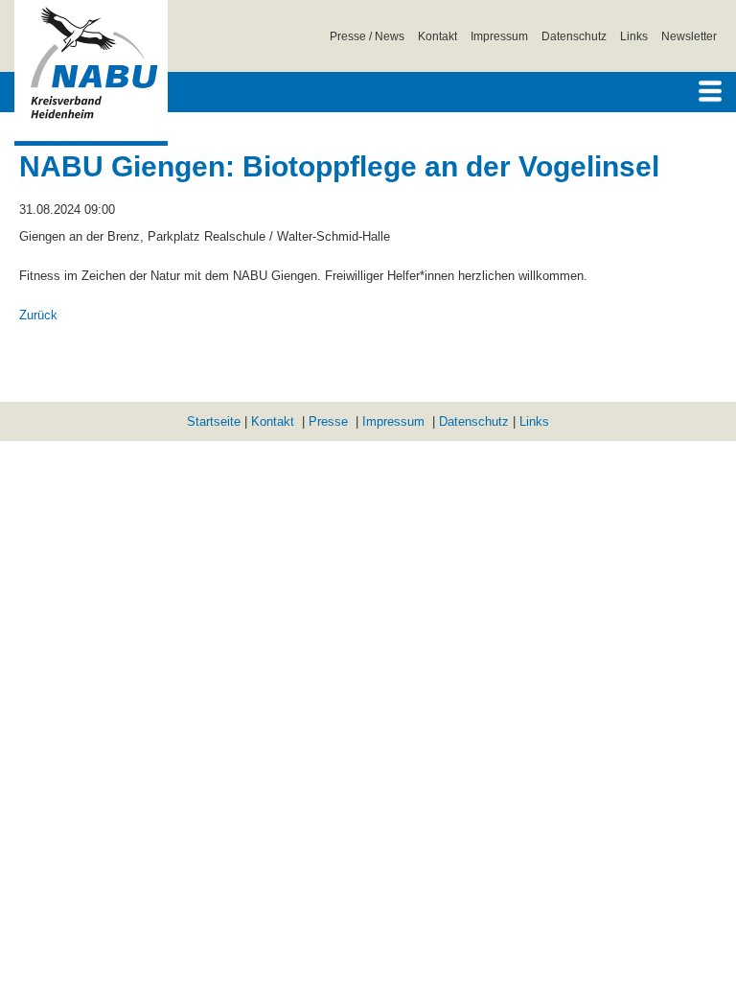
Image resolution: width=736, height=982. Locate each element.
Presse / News (367, 36)
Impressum (499, 36)
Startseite (214, 421)
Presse (328, 421)
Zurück (38, 315)
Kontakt (437, 36)
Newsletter (689, 36)
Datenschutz (574, 36)
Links (634, 36)
